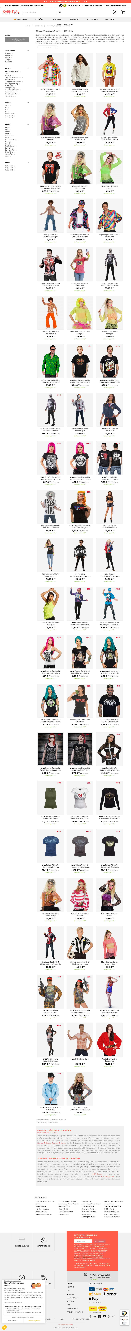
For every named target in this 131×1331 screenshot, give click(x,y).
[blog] (114, 1317)
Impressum (46, 1319)
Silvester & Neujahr (13, 90)
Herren (8, 56)
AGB (61, 1319)
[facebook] (91, 1317)
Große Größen (11, 114)
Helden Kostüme (110, 1209)
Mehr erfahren (12, 1321)
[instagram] (96, 1317)
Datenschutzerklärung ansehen (13, 1302)
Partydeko (110, 19)
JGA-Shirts (97, 1174)
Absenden (101, 1241)
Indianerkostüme (88, 1206)
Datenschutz (72, 1308)
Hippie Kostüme (64, 1209)
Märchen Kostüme (42, 1209)
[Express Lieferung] (44, 1277)
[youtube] (105, 1317)
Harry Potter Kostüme (112, 1214)
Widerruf (71, 1301)
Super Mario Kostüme (43, 1214)
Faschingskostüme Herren (113, 1201)
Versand (70, 1294)
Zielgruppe (10, 50)
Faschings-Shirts (108, 1176)
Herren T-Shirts (44, 1143)
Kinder (8, 58)
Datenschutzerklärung (83, 1257)
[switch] (124, 1323)
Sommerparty (11, 92)
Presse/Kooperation (75, 1312)
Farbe (7, 124)
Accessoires (92, 19)
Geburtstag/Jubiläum (14, 78)
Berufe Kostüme (64, 1206)
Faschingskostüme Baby (67, 1201)
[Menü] (127, 1311)
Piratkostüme (41, 1206)
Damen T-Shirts (58, 1143)
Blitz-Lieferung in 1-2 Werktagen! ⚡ (65, 1)
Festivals (9, 75)
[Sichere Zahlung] (22, 1240)
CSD (7, 73)
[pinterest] (110, 1317)
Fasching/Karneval (13, 71)
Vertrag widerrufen (81, 1319)
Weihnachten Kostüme (112, 1206)
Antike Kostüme (41, 1212)
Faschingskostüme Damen (68, 1204)
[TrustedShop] (62, 5)
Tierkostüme (108, 1204)
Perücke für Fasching (112, 1217)
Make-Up (74, 19)
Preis (7, 163)
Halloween (10, 80)
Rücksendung (72, 1298)
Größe (8, 103)
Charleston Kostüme (89, 1209)
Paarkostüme (86, 1201)
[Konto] (115, 12)
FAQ (68, 1290)
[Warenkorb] (124, 12)
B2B (68, 1305)
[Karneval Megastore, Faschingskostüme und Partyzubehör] (11, 12)
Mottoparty (10, 86)
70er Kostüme (64, 1214)
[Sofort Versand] (44, 1240)
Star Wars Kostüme (66, 1212)
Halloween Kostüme (89, 1212)
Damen (9, 54)
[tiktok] (100, 1317)
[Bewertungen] (22, 1277)
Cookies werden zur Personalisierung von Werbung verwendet (23, 1312)
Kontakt (70, 1287)
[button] (4, 1327)
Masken (57, 19)
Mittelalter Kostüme (111, 1212)
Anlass (8, 68)
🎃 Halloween (21, 19)
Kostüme (39, 19)
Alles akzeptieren (34, 1321)
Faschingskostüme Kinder (91, 1204)
